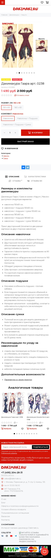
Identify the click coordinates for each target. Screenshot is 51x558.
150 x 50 (6, 107)
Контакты (5, 520)
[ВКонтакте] (23, 167)
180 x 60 (18, 107)
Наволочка (8, 118)
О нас (3, 499)
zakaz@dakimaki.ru (12, 478)
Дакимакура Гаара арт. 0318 (12, 417)
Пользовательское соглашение (15, 513)
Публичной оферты (9, 453)
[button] (16, 73)
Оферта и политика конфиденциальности (19, 506)
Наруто (6, 156)
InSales (40, 556)
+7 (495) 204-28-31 (12, 472)
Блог (3, 503)
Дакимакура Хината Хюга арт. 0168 (38, 418)
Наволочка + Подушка (27, 118)
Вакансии (5, 516)
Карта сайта (32, 554)
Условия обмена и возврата (13, 509)
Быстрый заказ (25, 141)
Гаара (5, 158)
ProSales (24, 556)
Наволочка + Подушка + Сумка (17, 124)
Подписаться (40, 447)
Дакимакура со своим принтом (18, 380)
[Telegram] (27, 167)
